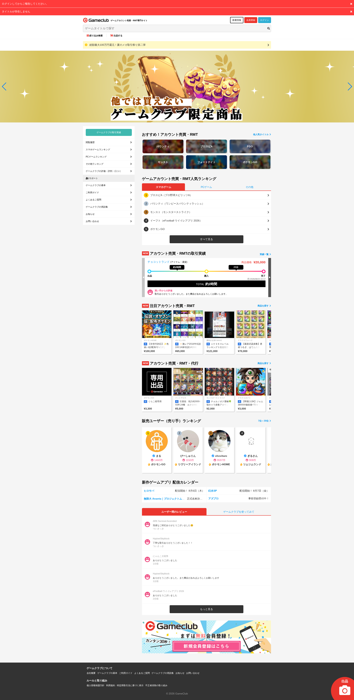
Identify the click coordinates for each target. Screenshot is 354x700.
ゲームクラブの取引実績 (109, 132)
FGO (250, 146)
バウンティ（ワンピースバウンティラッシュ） (177, 203)
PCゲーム (206, 187)
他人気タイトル (261, 134)
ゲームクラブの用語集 (97, 207)
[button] (4, 86)
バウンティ (163, 146)
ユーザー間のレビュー (174, 511)
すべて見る (206, 239)
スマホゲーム (163, 187)
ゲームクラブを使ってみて (238, 511)
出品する (118, 35)
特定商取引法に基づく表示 (130, 685)
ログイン (264, 20)
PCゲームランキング (96, 156)
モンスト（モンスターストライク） (171, 212)
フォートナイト (206, 162)
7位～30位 (263, 421)
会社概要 (91, 673)
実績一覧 (264, 254)
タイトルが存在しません (16, 11)
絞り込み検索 (96, 35)
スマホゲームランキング (98, 149)
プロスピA (206, 146)
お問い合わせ (92, 221)
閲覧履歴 (90, 142)
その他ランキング (94, 164)
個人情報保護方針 (95, 685)
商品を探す (263, 305)
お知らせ (90, 214)
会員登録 (250, 20)
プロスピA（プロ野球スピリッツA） (171, 195)
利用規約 (110, 685)
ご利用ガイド (92, 192)
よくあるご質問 (93, 199)
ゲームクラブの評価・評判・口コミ (103, 171)
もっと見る (206, 609)
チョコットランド (159, 261)
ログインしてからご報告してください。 (25, 3)
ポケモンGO (250, 162)
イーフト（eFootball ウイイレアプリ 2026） (176, 220)
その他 (249, 187)
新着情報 (236, 20)
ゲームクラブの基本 (96, 185)
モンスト (163, 162)
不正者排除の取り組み (156, 685)
